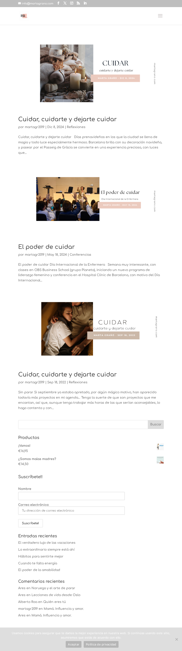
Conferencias (80, 254)
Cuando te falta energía (37, 563)
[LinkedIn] (85, 3)
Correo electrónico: (33, 505)
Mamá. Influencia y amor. (64, 608)
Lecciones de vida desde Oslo (56, 595)
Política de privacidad (101, 644)
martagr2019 (34, 127)
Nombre (24, 489)
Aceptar (73, 644)
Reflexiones (76, 127)
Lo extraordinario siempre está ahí (46, 549)
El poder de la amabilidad (39, 570)
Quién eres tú (54, 602)
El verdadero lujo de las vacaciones (46, 542)
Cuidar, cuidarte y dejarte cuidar (67, 119)
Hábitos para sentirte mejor (40, 556)
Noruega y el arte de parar (53, 588)
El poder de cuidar (46, 247)
